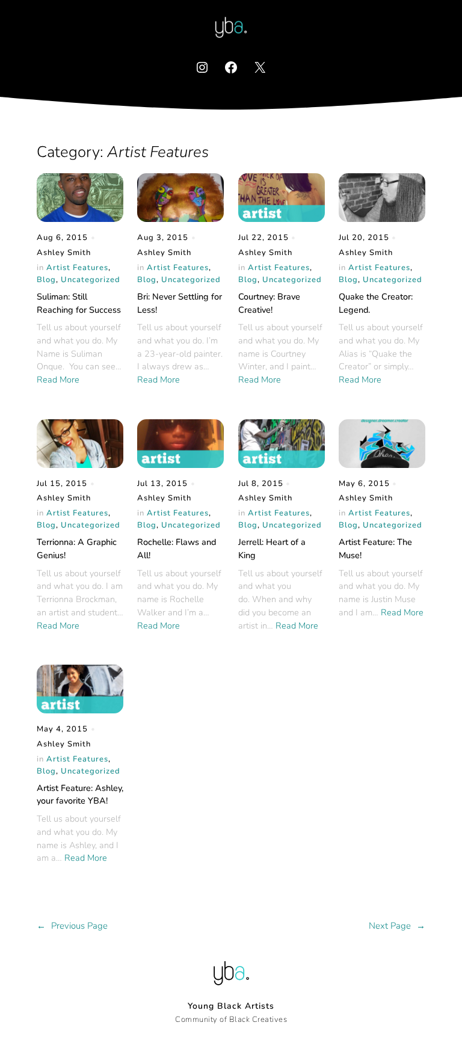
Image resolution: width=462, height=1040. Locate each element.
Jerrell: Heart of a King (272, 548)
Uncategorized (90, 279)
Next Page (397, 926)
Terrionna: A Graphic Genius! (77, 548)
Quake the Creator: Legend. (376, 303)
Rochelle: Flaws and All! (176, 548)
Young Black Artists (231, 1006)
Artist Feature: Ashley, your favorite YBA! (80, 794)
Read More (58, 380)
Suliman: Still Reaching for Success (79, 303)
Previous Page (72, 926)
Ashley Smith (64, 252)
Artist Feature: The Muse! (375, 548)
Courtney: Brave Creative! (269, 303)
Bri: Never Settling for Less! (179, 303)
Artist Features (77, 267)
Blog (46, 279)
